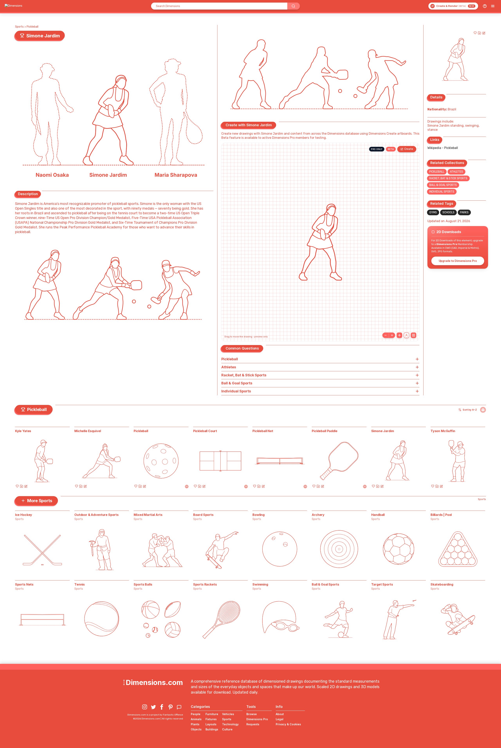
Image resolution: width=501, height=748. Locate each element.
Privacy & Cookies (288, 724)
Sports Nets (24, 584)
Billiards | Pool (441, 515)
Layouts (210, 724)
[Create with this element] (484, 33)
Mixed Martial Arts (148, 515)
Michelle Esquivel (87, 431)
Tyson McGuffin (443, 431)
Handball (378, 515)
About (280, 714)
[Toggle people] (406, 335)
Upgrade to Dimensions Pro (458, 260)
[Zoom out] (385, 335)
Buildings (211, 729)
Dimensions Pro (257, 719)
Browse (251, 714)
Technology (230, 724)
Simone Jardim (382, 431)
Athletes (456, 171)
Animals (196, 719)
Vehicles (228, 714)
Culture (227, 729)
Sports (19, 26)
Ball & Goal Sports (443, 185)
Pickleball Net (262, 431)
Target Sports (382, 584)
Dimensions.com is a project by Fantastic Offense (155, 714)
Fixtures (211, 719)
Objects (196, 729)
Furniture (211, 714)
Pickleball (32, 26)
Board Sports (203, 515)
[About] (484, 6)
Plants (195, 724)
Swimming (260, 584)
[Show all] (399, 335)
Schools (448, 212)
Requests (252, 724)
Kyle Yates (23, 431)
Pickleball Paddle (324, 431)
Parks (464, 212)
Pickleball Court (205, 431)
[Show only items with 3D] (483, 410)
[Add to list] (479, 33)
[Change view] (413, 335)
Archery (318, 515)
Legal (279, 719)
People (195, 714)
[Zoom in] (392, 335)
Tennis (79, 584)
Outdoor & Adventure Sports (96, 515)
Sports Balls (143, 584)
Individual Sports (441, 191)
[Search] (293, 6)
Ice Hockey (23, 515)
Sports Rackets (205, 584)
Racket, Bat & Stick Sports (448, 178)
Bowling (258, 515)
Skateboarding (442, 584)
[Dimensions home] (13, 6)
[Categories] (492, 6)
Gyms (433, 212)
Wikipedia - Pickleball (442, 148)
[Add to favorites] (475, 33)
